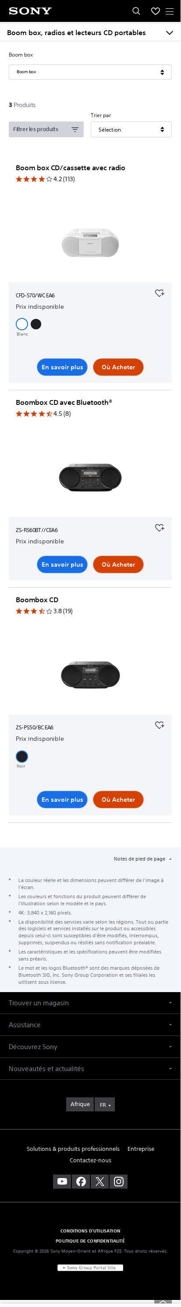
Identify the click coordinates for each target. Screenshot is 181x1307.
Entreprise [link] (141, 1149)
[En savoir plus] (90, 244)
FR (103, 1105)
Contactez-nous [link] (90, 1160)
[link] (80, 1104)
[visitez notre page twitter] (100, 1182)
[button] (22, 324)
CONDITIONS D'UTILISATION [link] (90, 1231)
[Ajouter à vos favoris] (159, 292)
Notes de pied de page (140, 858)
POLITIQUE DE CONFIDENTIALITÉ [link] (90, 1241)
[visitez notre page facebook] (81, 1182)
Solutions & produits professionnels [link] (73, 1149)
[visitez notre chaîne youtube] (62, 1182)
